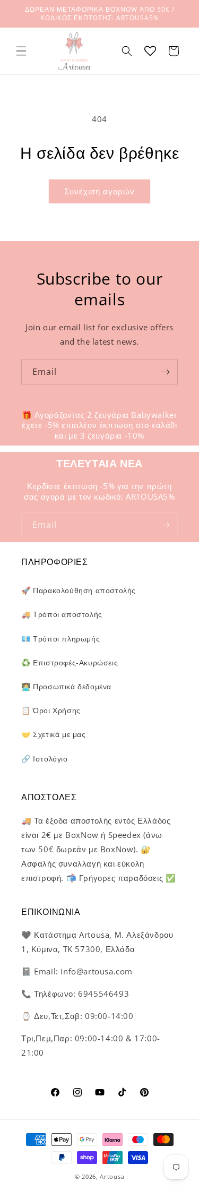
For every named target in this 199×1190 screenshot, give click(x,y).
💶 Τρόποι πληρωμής (60, 638)
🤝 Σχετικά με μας (53, 734)
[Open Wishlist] (150, 51)
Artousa (112, 1176)
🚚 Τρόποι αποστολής (61, 614)
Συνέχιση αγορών (99, 191)
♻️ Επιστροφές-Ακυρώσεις (69, 662)
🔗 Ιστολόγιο (44, 759)
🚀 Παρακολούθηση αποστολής (78, 590)
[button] (21, 51)
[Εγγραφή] (165, 371)
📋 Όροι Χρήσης (51, 710)
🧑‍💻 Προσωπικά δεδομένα (66, 686)
